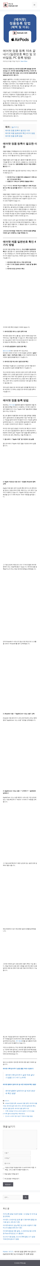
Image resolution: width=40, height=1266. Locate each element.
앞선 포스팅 (7, 351)
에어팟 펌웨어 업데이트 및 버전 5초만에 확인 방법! (19, 1084)
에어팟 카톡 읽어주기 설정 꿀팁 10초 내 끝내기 (18, 1068)
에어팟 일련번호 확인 (29, 1106)
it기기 (7, 1101)
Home (5, 1251)
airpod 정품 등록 (10, 1103)
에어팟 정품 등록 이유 (22, 1108)
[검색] (25, 1197)
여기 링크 (12, 405)
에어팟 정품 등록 (8, 1108)
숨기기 (14, 127)
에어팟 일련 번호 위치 (14, 1106)
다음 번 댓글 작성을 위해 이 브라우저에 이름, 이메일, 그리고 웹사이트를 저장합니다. (20, 1168)
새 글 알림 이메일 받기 (12, 1179)
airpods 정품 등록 (23, 1103)
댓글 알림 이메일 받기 (12, 1174)
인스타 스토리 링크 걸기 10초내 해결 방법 (19, 1116)
